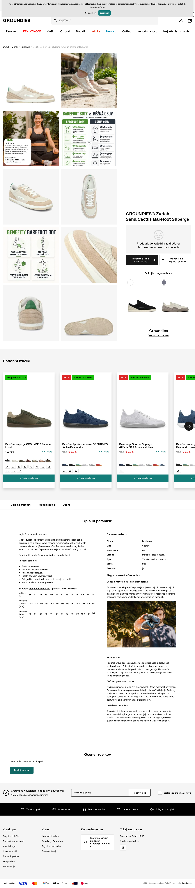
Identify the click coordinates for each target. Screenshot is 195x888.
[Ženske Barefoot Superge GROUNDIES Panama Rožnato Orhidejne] (41, 459)
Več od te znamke (158, 335)
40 (31, 466)
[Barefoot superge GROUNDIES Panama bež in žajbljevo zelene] (35, 459)
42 (43, 466)
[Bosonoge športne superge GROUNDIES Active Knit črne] (72, 463)
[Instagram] (123, 848)
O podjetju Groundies (52, 841)
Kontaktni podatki (50, 836)
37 (13, 466)
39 (25, 466)
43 (49, 466)
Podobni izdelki (46, 504)
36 (7, 466)
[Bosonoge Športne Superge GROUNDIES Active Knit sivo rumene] (92, 463)
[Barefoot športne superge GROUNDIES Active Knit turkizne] (78, 463)
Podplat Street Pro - (39, 588)
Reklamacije (9, 866)
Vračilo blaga (9, 846)
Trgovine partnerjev (51, 846)
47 (19, 470)
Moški (15, 47)
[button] (188, 426)
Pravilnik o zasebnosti (13, 841)
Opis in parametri (20, 504)
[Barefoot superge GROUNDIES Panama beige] (15, 459)
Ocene (67, 504)
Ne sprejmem (90, 13)
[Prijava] (181, 20)
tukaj (103, 7)
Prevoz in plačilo (11, 856)
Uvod (6, 47)
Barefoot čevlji (49, 851)
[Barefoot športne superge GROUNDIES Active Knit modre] (65, 463)
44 (7, 470)
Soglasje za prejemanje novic (177, 792)
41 (37, 466)
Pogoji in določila (11, 836)
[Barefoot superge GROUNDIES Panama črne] (8, 459)
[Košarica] (190, 20)
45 (13, 470)
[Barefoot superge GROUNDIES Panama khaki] (21, 459)
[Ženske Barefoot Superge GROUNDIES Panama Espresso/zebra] (48, 459)
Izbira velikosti (10, 851)
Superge (25, 47)
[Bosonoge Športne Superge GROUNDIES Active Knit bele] (85, 463)
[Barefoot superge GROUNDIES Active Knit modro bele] (162, 463)
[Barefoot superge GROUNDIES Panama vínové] (28, 459)
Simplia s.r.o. (187, 883)
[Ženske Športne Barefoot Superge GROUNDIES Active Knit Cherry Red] (98, 463)
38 (19, 466)
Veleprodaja (9, 861)
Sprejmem (104, 13)
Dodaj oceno (21, 770)
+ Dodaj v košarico (29, 478)
